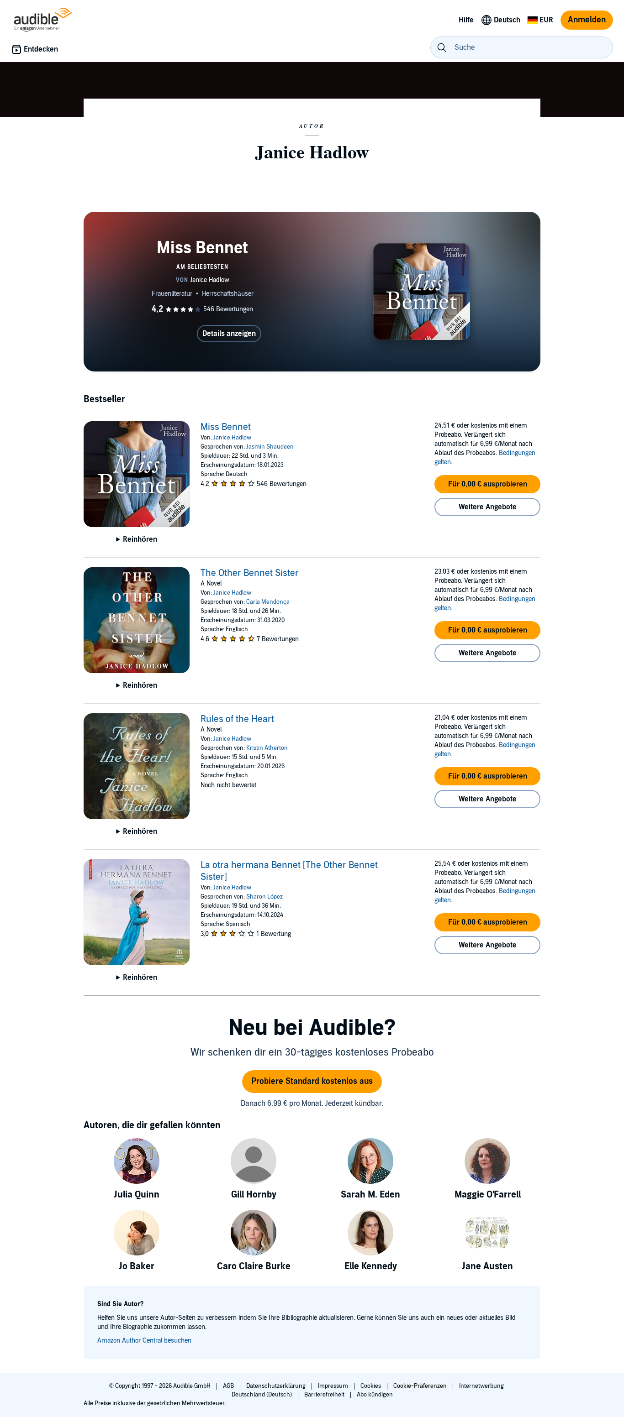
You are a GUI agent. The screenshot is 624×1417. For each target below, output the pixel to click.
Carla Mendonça (268, 602)
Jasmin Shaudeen (270, 446)
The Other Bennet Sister (250, 573)
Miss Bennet (226, 427)
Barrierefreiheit (325, 1394)
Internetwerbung (482, 1386)
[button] (487, 484)
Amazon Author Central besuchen (144, 1340)
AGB (229, 1386)
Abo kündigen (375, 1394)
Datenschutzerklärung (276, 1386)
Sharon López (264, 896)
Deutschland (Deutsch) (262, 1394)
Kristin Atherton (267, 748)
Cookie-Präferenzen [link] (420, 1386)
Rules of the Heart (237, 719)
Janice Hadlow (232, 437)
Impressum (333, 1386)
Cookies (371, 1386)
